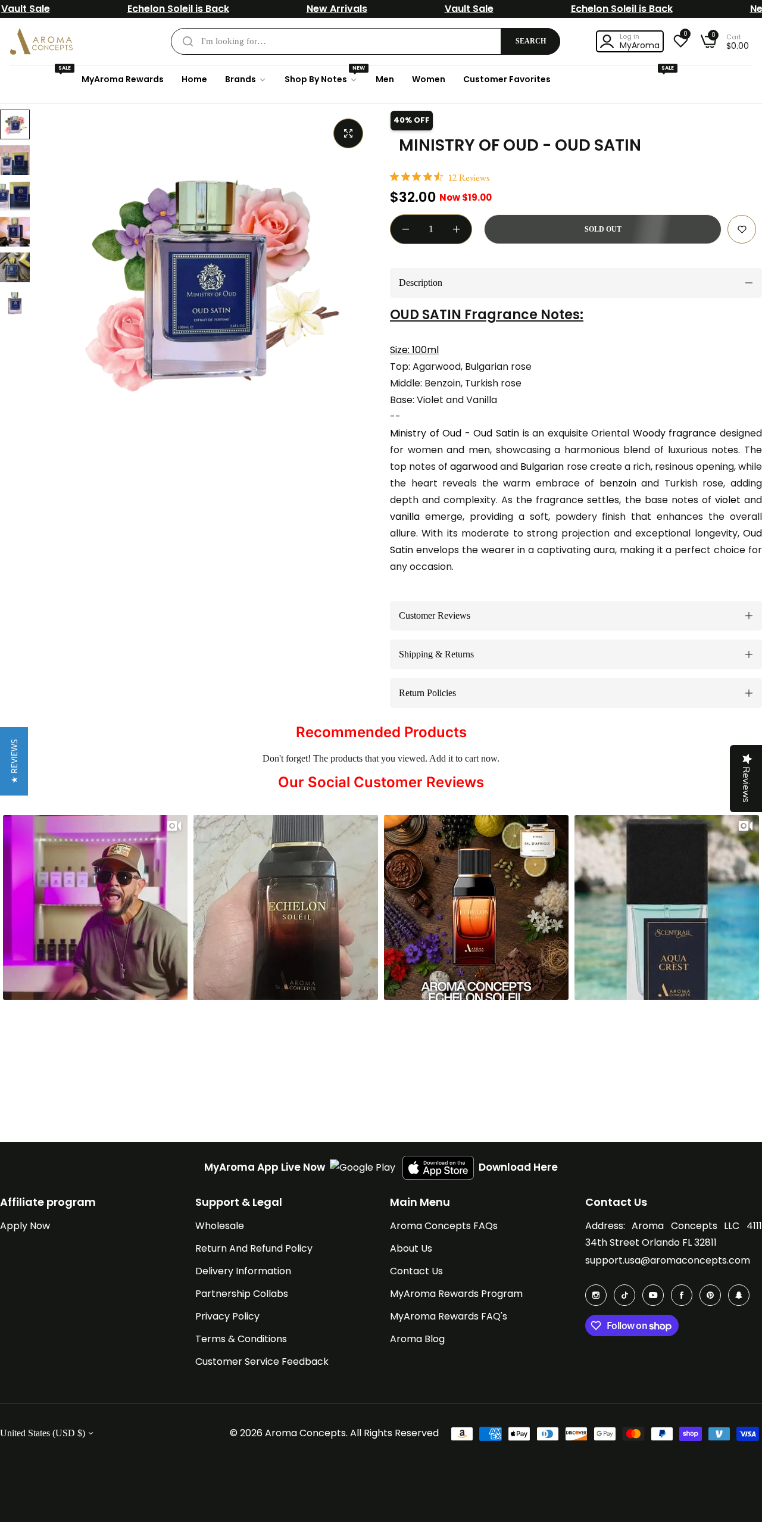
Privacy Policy (227, 1316)
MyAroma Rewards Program (456, 1293)
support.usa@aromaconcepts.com (667, 1260)
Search (531, 41)
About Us (411, 1248)
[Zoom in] (348, 133)
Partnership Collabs (241, 1293)
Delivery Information (243, 1271)
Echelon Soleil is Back (178, 8)
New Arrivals (337, 8)
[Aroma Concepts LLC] (41, 41)
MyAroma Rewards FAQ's (448, 1316)
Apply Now (25, 1226)
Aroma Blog (417, 1339)
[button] (741, 229)
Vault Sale (25, 8)
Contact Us (416, 1271)
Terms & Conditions (241, 1339)
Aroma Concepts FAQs (444, 1226)
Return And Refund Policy (254, 1248)
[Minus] (405, 229)
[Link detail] (596, 1295)
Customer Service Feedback (262, 1361)
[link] (246, 79)
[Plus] (456, 229)
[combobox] (365, 41)
